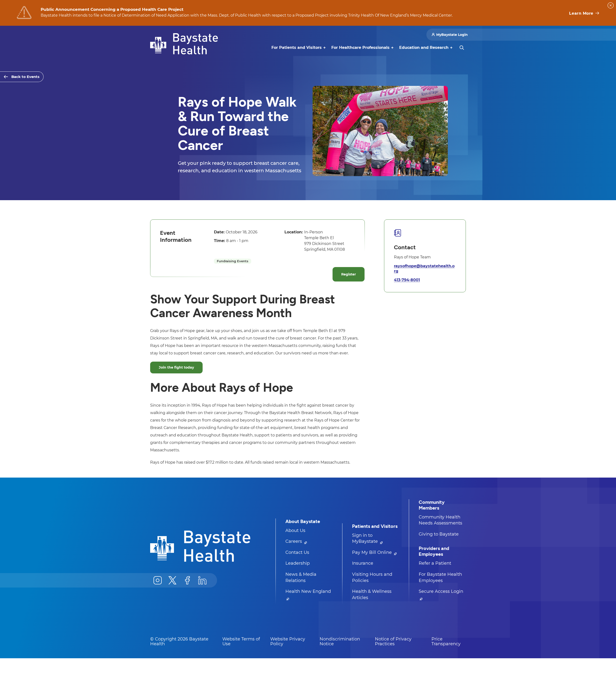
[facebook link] (187, 580)
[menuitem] (297, 47)
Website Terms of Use (241, 641)
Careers (294, 541)
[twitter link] (172, 580)
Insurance (362, 563)
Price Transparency (446, 641)
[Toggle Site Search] (462, 48)
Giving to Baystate (439, 534)
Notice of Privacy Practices (393, 641)
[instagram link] (158, 580)
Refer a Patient (435, 563)
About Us (295, 530)
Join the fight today (176, 367)
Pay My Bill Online (372, 552)
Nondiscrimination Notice (340, 641)
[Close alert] (611, 5)
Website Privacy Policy (287, 641)
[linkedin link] (202, 580)
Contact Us (297, 552)
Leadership (297, 563)
